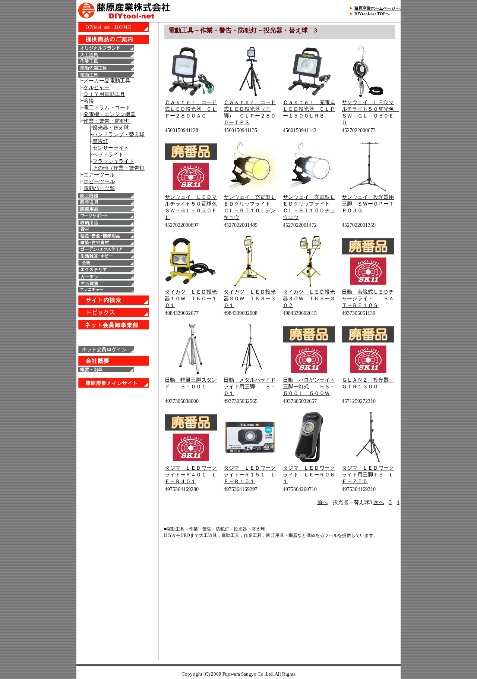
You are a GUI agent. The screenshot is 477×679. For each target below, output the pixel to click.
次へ (378, 502)
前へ (322, 502)
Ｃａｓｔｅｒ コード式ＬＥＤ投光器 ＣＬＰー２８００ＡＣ (191, 109)
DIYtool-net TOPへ (372, 14)
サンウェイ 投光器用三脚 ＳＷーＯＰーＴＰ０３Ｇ (368, 203)
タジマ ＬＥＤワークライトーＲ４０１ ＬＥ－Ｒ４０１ (191, 474)
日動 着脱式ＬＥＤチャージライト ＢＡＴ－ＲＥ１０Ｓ (368, 298)
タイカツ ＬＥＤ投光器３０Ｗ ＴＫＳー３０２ (309, 298)
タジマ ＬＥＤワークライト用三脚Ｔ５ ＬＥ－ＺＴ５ (368, 474)
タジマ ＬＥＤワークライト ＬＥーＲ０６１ (309, 474)
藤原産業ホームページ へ (377, 8)
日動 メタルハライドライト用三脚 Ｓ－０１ (250, 386)
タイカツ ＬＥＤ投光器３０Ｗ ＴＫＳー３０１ (250, 298)
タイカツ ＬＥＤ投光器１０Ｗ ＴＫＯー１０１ (191, 298)
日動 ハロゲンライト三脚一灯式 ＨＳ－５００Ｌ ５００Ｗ (309, 386)
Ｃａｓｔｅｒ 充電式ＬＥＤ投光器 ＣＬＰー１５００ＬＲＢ (309, 109)
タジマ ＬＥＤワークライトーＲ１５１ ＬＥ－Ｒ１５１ (250, 474)
